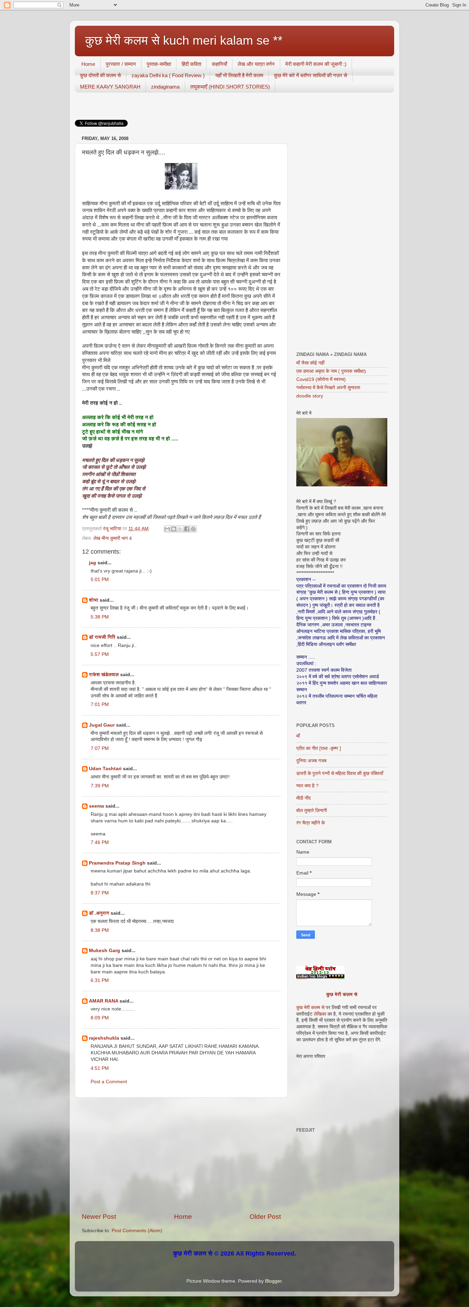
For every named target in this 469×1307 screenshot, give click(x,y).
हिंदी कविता (191, 64)
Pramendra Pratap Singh (117, 863)
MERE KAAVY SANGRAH (110, 87)
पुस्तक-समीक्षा (159, 64)
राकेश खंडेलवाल (104, 674)
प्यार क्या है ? (307, 785)
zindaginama (165, 87)
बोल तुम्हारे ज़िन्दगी (311, 810)
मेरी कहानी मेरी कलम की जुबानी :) (315, 64)
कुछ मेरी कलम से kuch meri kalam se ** (184, 40)
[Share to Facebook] (186, 528)
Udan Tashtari (105, 768)
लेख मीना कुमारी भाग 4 (112, 538)
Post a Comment (109, 1081)
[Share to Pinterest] (193, 528)
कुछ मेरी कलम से (341, 994)
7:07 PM (100, 748)
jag (92, 562)
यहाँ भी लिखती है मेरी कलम (239, 75)
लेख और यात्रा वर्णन (256, 64)
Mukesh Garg (104, 950)
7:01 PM (100, 704)
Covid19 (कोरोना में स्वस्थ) (321, 379)
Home (88, 64)
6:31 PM (100, 980)
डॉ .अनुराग (99, 913)
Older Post (265, 1216)
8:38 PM (100, 930)
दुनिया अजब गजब (311, 760)
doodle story (309, 395)
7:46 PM (100, 842)
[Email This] (167, 528)
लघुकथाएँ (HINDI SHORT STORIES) (230, 87)
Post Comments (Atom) (137, 1230)
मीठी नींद (303, 798)
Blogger (273, 1281)
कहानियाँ (219, 64)
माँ (298, 736)
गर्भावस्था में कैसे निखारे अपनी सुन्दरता (328, 387)
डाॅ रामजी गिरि (102, 637)
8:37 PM (100, 892)
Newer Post (99, 1216)
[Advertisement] (181, 1155)
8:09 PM (100, 1017)
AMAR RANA (103, 1001)
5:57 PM (100, 654)
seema (96, 806)
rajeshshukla (104, 1038)
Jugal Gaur (102, 725)
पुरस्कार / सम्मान (121, 64)
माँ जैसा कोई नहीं (310, 363)
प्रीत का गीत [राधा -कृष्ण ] (318, 748)
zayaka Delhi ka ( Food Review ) (168, 75)
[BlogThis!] (173, 528)
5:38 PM (100, 617)
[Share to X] (180, 528)
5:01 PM (100, 579)
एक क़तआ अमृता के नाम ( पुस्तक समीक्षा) (331, 371)
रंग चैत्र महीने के (310, 822)
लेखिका (319, 1014)
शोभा (93, 600)
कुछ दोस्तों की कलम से (100, 75)
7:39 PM (100, 785)
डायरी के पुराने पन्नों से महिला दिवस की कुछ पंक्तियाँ (339, 773)
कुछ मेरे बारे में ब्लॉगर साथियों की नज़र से (310, 75)
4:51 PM (100, 1068)
